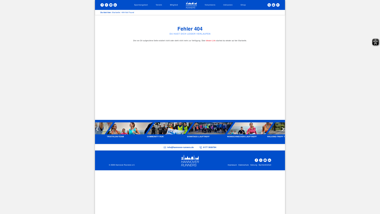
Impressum (232, 164)
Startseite (116, 12)
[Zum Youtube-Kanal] (111, 5)
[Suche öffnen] (269, 5)
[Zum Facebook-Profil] (102, 5)
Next (283, 129)
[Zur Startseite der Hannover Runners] (191, 4)
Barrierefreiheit (265, 164)
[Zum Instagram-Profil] (106, 5)
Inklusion (228, 4)
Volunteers (210, 4)
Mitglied (174, 4)
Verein (159, 4)
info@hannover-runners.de (180, 147)
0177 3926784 (209, 147)
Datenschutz (243, 164)
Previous (97, 129)
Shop (243, 4)
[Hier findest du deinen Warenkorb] (273, 5)
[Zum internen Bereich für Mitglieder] (278, 5)
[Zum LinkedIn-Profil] (115, 5)
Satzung (253, 164)
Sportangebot (141, 4)
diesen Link (211, 40)
